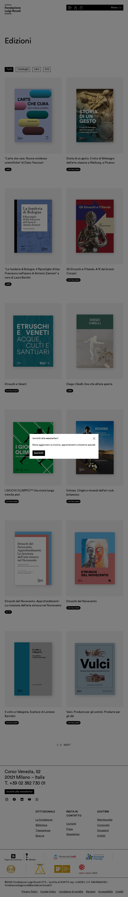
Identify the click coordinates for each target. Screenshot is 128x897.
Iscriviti (38, 453)
